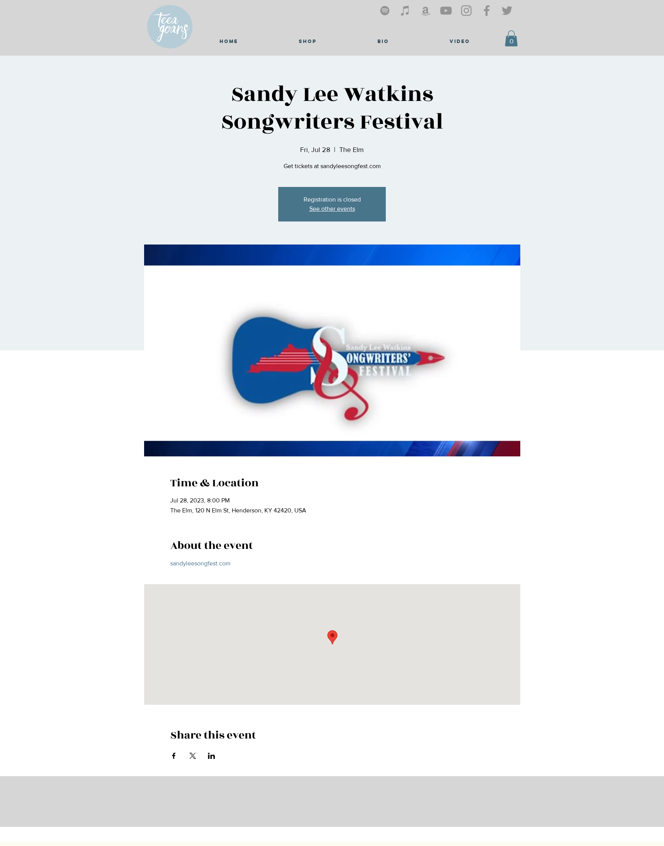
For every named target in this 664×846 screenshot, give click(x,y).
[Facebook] (487, 10)
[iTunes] (405, 10)
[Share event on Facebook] (174, 756)
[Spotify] (385, 10)
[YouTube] (446, 10)
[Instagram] (466, 10)
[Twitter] (507, 10)
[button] (511, 38)
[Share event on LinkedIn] (211, 756)
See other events (332, 208)
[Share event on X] (192, 756)
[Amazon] (425, 10)
